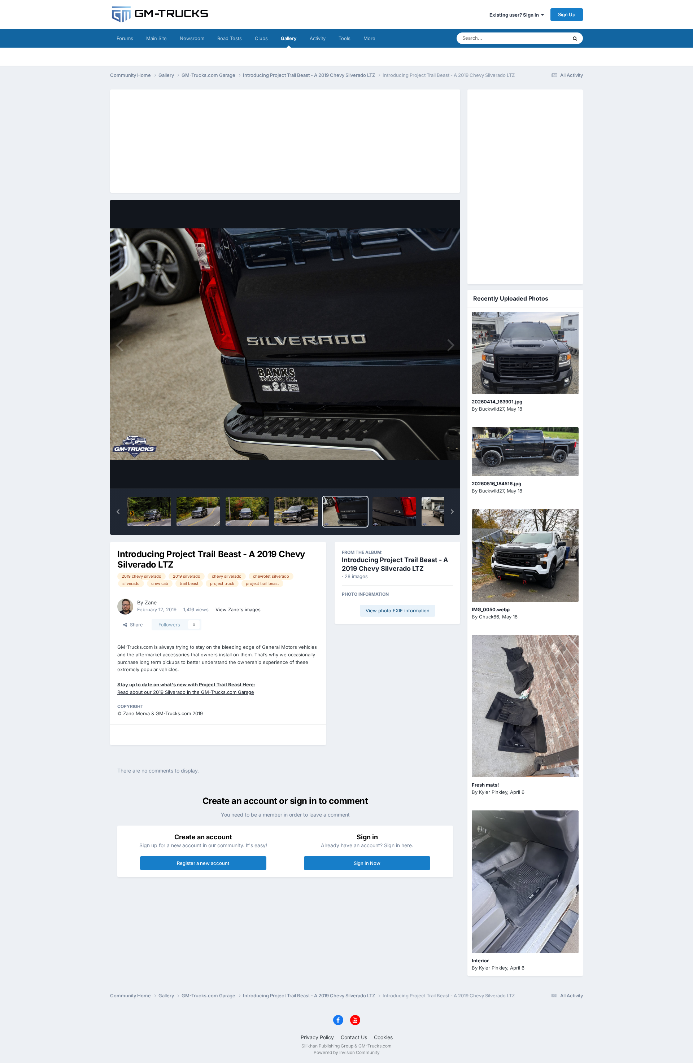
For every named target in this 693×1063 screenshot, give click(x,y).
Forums (125, 38)
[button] (118, 512)
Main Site (156, 38)
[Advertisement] (285, 140)
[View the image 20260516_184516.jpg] (525, 451)
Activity (318, 38)
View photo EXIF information (398, 610)
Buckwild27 (491, 409)
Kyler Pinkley (493, 792)
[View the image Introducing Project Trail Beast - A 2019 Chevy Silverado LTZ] (149, 511)
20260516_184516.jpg (496, 483)
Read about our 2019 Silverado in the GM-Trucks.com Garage (185, 692)
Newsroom (192, 38)
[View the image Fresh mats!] (525, 706)
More (369, 38)
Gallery (289, 38)
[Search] (575, 38)
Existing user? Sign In (515, 15)
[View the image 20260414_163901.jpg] (525, 353)
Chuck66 (489, 617)
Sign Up (566, 14)
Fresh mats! (485, 785)
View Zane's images (238, 609)
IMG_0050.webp (491, 609)
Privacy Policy (317, 1037)
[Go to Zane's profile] (125, 606)
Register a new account (203, 863)
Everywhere (544, 38)
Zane (151, 602)
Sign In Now (367, 863)
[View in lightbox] (285, 344)
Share (135, 624)
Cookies (383, 1037)
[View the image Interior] (525, 881)
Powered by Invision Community (347, 1052)
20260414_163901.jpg (497, 401)
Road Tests (229, 38)
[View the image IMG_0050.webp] (525, 555)
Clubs (261, 38)
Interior (480, 960)
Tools (344, 38)
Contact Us (354, 1037)
